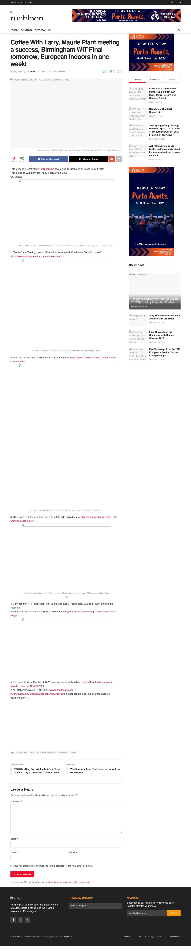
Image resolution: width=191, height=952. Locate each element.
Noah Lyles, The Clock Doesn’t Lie (160, 110)
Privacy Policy (16, 2)
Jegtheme (68, 936)
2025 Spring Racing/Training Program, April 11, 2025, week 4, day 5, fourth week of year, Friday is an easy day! (164, 130)
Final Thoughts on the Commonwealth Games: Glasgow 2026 (161, 335)
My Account (162, 936)
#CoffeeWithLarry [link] (19, 693)
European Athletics (46, 752)
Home (14, 29)
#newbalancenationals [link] (42, 693)
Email (14, 852)
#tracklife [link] (60, 693)
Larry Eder (31, 71)
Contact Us (28, 2)
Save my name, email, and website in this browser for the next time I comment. (53, 865)
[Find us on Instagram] (180, 2)
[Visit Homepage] (27, 15)
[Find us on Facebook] (171, 2)
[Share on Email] (111, 159)
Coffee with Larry (25, 752)
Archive (26, 29)
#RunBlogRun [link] (45, 169)
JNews (19, 936)
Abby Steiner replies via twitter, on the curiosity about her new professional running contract (164, 150)
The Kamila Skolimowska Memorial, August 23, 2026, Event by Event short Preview (154, 300)
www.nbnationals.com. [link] (61, 690)
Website (73, 852)
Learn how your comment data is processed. (69, 881)
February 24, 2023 (49, 71)
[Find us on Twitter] (176, 2)
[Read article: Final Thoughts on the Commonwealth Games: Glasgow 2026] (138, 336)
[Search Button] (179, 29)
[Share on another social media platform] (119, 159)
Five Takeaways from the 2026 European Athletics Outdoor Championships (164, 352)
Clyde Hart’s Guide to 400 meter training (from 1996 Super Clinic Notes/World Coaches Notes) (162, 93)
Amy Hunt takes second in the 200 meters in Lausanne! (164, 317)
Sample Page (175, 936)
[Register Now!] (126, 15)
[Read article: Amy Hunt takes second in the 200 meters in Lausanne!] (138, 320)
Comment (16, 801)
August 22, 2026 (140, 306)
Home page (149, 936)
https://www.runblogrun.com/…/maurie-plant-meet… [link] (37, 256)
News (20, 33)
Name (14, 838)
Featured (63, 752)
